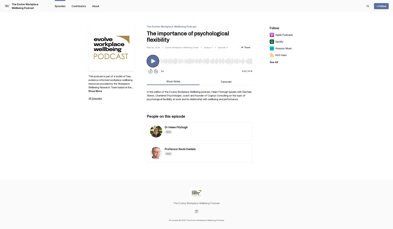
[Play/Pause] (153, 61)
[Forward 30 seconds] (156, 71)
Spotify (279, 41)
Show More (95, 91)
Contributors (79, 6)
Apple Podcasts (284, 34)
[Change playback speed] (162, 71)
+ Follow (381, 6)
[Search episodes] (368, 6)
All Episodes (95, 98)
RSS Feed (280, 55)
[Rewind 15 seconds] (150, 71)
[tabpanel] (199, 97)
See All (274, 62)
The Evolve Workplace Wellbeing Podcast (25, 6)
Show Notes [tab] (173, 81)
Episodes (60, 6)
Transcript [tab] (226, 81)
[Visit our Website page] (196, 211)
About (95, 6)
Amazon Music (283, 48)
